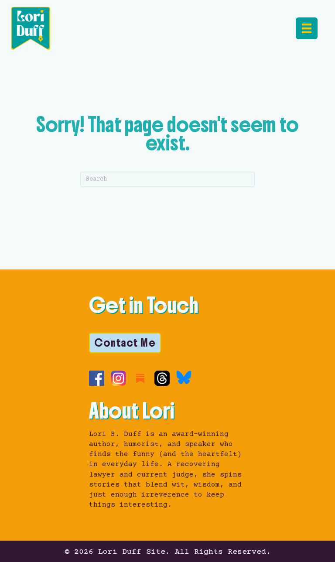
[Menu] (307, 28)
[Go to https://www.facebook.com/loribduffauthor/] (96, 378)
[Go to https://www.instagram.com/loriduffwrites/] (118, 378)
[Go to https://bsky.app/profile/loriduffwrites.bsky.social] (183, 377)
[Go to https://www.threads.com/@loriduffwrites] (162, 378)
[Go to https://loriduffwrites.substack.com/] (140, 378)
